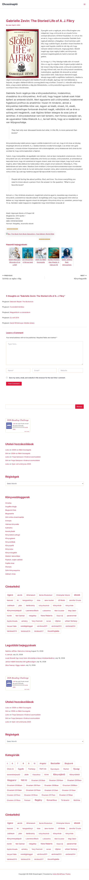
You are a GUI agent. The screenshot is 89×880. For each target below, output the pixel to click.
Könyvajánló (59, 774)
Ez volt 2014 (14, 318)
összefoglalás (53, 631)
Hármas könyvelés (12, 524)
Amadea (8, 503)
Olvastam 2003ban (38, 780)
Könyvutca (9, 549)
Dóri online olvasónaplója (14, 517)
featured (10, 600)
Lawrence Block (32, 611)
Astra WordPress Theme (61, 874)
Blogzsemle (9, 514)
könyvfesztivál (44, 605)
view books (26, 431)
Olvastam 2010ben (14, 790)
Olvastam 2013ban (69, 790)
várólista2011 (42, 626)
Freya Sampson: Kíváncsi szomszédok (26, 457)
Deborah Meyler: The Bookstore (21, 302)
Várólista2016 (25, 631)
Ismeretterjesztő (13, 775)
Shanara (8, 567)
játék (20, 605)
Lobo (14, 423)
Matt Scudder (59, 610)
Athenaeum (30, 595)
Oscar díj (60, 616)
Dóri (6, 453)
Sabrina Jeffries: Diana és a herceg (18, 651)
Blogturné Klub (10, 510)
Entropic (8, 521)
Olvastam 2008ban (51, 785)
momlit (9, 616)
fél (18, 600)
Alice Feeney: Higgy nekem (15, 665)
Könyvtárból (75, 774)
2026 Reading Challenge (18, 420)
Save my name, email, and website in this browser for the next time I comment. (37, 378)
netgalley (32, 616)
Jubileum (10, 605)
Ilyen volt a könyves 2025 (21, 464)
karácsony (30, 605)
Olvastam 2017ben (48, 795)
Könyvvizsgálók (11, 553)
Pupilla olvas (9, 563)
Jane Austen (49, 600)
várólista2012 (56, 626)
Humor (66, 769)
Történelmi (65, 800)
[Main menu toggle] (84, 4)
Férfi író (43, 769)
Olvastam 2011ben (33, 790)
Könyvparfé (9, 546)
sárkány (24, 621)
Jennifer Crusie (75, 600)
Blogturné (69, 763)
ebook (77, 595)
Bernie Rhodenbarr (45, 595)
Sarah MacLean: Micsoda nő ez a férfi (15, 262)
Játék (26, 775)
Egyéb (21, 769)
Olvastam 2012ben (51, 790)
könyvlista (69, 606)
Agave (10, 595)
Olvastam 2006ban (14, 785)
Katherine (8, 528)
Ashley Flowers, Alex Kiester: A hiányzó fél (54, 262)
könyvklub (57, 605)
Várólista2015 (12, 631)
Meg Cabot (72, 610)
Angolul (43, 763)
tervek (48, 621)
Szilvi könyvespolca (12, 570)
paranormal (71, 616)
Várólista (76, 800)
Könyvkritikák (10, 542)
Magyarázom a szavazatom (20, 312)
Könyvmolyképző (14, 610)
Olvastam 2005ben (74, 780)
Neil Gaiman (20, 616)
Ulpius (58, 621)
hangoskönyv (27, 600)
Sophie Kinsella (12, 621)
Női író (24, 780)
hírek (38, 600)
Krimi (46, 774)
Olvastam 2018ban (66, 795)
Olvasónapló (10, 4)
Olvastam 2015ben (13, 795)
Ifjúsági (76, 769)
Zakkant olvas (10, 574)
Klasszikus (36, 775)
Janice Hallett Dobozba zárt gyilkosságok (20, 662)
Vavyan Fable (11, 626)
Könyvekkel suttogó (12, 535)
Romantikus (52, 800)
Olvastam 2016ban (31, 795)
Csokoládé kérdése (17, 307)
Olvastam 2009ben (70, 785)
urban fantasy (71, 621)
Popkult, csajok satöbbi (13, 560)
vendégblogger (27, 626)
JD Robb (61, 600)
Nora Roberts (46, 616)
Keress (79, 407)
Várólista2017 (39, 631)
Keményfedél (10, 531)
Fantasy (31, 769)
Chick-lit (10, 769)
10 (34, 763)
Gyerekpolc (54, 769)
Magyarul (11, 780)
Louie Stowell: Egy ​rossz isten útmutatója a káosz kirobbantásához (30, 658)
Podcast (27, 800)
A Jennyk (8, 655)
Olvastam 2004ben (56, 780)
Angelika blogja (10, 507)
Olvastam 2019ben (13, 800)
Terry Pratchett (37, 621)
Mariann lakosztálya (12, 556)
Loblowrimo (47, 610)
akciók (19, 595)
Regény (38, 800)
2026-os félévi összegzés (21, 450)
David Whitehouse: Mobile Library (22, 323)
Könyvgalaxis (10, 538)
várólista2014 (70, 626)
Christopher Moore (63, 595)
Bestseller (55, 763)
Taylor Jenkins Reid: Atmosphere (67, 262)
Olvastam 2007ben (33, 785)
